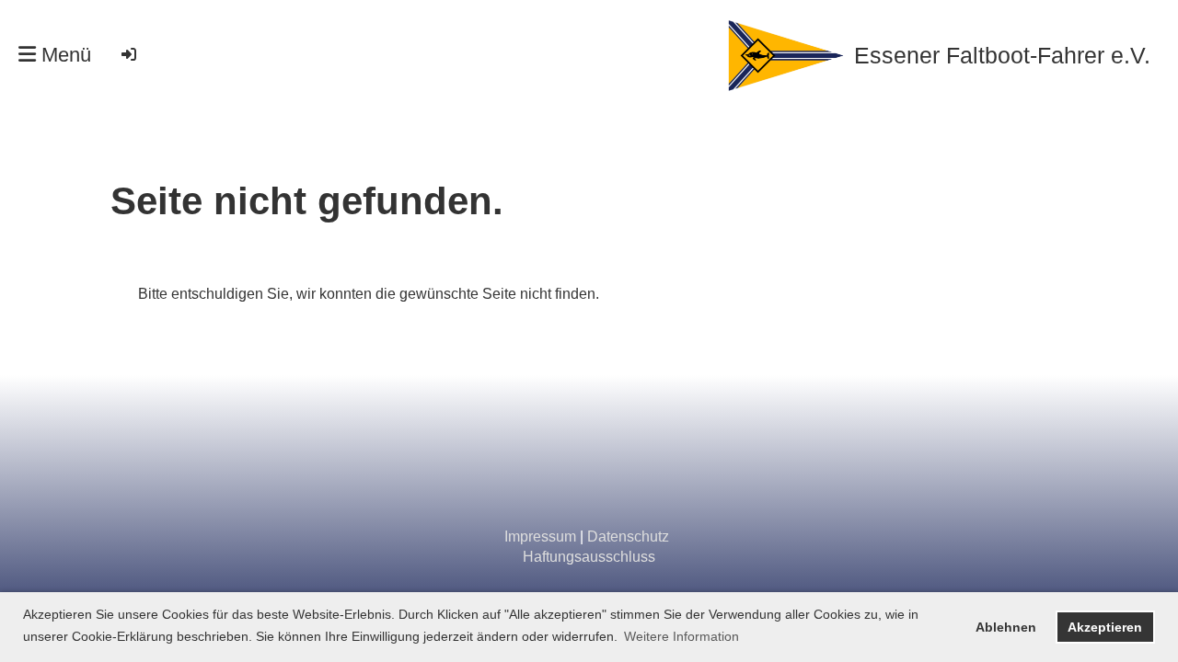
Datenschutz (628, 536)
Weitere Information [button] (681, 636)
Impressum (540, 536)
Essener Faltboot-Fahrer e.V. (1002, 55)
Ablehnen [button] (1006, 627)
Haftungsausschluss (589, 557)
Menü (63, 54)
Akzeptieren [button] (1105, 627)
